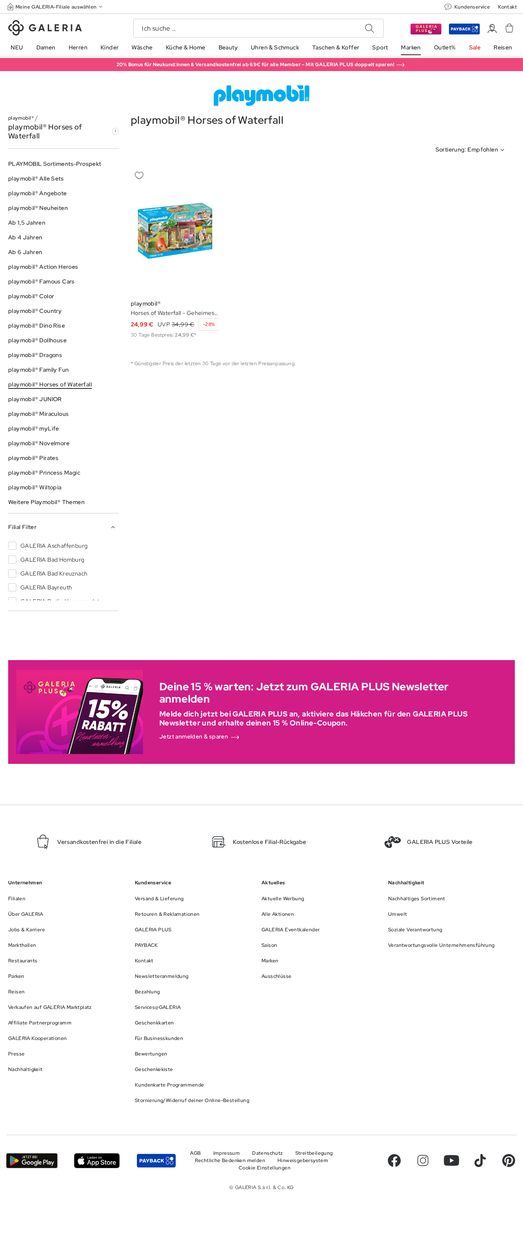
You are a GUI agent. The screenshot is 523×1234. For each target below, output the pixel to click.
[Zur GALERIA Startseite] (45, 29)
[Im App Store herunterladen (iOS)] (97, 1160)
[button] (55, 6)
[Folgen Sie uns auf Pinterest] (509, 1160)
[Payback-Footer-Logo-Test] (156, 1160)
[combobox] (472, 150)
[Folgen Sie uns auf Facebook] (394, 1160)
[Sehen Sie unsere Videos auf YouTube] (451, 1160)
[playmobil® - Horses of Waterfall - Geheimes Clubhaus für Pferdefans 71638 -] (175, 231)
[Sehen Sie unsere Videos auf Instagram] (423, 1160)
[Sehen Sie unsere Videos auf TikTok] (480, 1160)
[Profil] (492, 28)
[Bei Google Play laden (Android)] (32, 1160)
